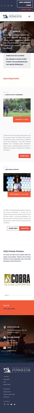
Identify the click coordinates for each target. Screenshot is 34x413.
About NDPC (6, 379)
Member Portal (7, 391)
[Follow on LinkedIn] (8, 5)
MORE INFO (24, 156)
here (21, 64)
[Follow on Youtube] (11, 5)
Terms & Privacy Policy (9, 394)
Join (4, 382)
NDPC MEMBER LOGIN (25, 3)
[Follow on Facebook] (1, 5)
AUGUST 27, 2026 (22, 119)
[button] (6, 295)
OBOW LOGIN (26, 9)
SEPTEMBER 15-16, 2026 (19, 194)
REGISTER (25, 228)
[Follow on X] (5, 5)
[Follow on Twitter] (8, 404)
